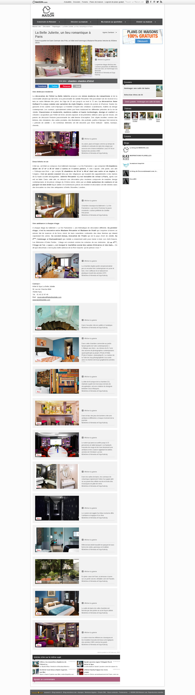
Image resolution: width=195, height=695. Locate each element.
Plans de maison (96, 2)
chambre (72, 81)
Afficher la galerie (104, 60)
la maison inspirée (137, 163)
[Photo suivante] (78, 61)
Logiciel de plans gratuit (114, 2)
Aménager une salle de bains (137, 88)
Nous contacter (112, 692)
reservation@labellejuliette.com (49, 297)
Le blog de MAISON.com (139, 148)
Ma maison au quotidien (111, 22)
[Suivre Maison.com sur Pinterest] (154, 2)
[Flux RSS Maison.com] (161, 2)
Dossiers (76, 2)
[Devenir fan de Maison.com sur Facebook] (150, 2)
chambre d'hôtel (86, 81)
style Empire (127, 131)
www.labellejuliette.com (41, 300)
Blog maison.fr (57, 692)
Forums (85, 2)
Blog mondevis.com (70, 692)
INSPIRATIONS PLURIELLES (140, 155)
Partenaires (123, 692)
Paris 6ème (158, 120)
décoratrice (143, 119)
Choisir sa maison (144, 22)
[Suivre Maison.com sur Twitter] (157, 2)
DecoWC (133, 179)
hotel (150, 119)
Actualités (68, 2)
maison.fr (47, 692)
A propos (80, 692)
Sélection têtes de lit (133, 95)
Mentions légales (90, 692)
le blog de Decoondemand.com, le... (144, 171)
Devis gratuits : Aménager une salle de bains (142, 102)
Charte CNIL (102, 692)
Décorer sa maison (79, 22)
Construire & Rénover (46, 22)
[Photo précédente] (49, 61)
